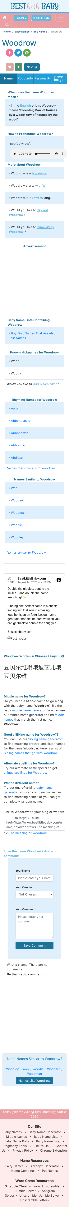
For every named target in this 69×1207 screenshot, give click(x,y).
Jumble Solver (25, 1191)
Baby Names (22, 31)
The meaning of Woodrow (28, 833)
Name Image (58, 78)
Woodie (16, 525)
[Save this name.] (10, 67)
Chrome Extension (53, 1150)
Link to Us (41, 1146)
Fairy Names (14, 1166)
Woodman (18, 513)
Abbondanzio (20, 421)
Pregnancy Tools (14, 1146)
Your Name (23, 870)
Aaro (14, 408)
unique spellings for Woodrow (25, 772)
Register (39, 17)
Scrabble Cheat (16, 1186)
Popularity (25, 78)
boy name (39, 173)
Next (30, 67)
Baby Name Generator (45, 1132)
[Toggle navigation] (60, 18)
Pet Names (50, 1171)
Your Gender (24, 887)
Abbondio (18, 445)
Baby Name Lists (46, 1137)
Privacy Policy (22, 1150)
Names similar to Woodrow (26, 552)
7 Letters (36, 198)
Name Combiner (23, 1171)
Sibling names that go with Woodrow (31, 753)
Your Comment (26, 909)
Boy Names (40, 31)
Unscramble (28, 1195)
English (25, 105)
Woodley (17, 537)
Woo (14, 488)
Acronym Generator (44, 1166)
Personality (41, 78)
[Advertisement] (34, 283)
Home (7, 31)
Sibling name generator (45, 739)
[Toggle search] (7, 24)
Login (20, 17)
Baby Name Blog (48, 1141)
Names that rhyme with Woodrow (31, 468)
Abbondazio (20, 433)
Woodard (17, 500)
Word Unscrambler (47, 1186)
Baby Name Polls (16, 1141)
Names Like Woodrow (34, 1081)
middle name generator (29, 710)
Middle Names (16, 1137)
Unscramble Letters (34, 1200)
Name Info (8, 79)
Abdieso (17, 457)
